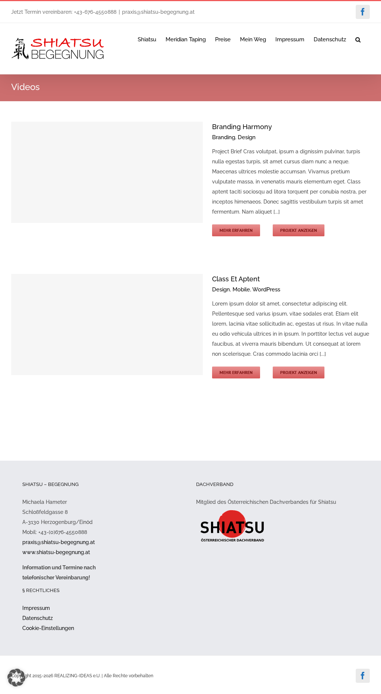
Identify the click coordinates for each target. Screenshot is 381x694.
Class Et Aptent (236, 279)
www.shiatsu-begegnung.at (56, 552)
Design (247, 137)
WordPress (266, 289)
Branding (223, 137)
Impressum (36, 608)
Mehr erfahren (236, 230)
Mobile (241, 289)
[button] (358, 39)
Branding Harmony (242, 127)
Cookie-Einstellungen (48, 628)
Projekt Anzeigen (298, 230)
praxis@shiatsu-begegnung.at (158, 12)
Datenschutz (37, 618)
